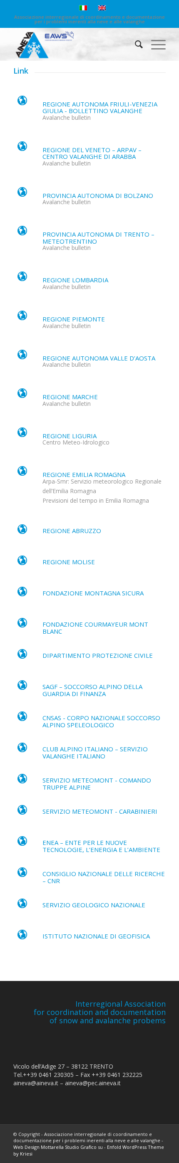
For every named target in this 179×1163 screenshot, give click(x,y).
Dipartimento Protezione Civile (97, 655)
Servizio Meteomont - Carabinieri (99, 811)
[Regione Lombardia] (22, 278)
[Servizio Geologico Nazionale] (22, 906)
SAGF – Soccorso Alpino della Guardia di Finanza (92, 690)
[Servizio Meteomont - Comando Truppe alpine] (22, 781)
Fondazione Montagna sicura (93, 593)
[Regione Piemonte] (22, 318)
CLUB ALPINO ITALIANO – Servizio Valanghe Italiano (95, 752)
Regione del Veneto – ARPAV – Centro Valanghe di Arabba (92, 153)
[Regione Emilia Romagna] (22, 473)
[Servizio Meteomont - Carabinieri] (22, 812)
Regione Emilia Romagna (83, 474)
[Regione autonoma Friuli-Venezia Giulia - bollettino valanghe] (22, 103)
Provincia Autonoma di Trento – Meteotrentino (98, 237)
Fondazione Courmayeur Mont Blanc (95, 627)
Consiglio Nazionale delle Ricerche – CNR (103, 877)
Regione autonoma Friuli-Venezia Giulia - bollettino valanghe (99, 107)
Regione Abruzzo (71, 530)
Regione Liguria (69, 436)
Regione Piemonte (73, 319)
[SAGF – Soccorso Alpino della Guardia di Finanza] (22, 687)
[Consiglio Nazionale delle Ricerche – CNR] (22, 874)
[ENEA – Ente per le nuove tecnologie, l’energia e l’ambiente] (22, 843)
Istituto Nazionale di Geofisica (96, 936)
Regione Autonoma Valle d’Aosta (98, 358)
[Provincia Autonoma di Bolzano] (22, 194)
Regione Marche (70, 397)
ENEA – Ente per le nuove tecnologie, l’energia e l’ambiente (101, 846)
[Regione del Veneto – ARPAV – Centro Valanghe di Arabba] (22, 148)
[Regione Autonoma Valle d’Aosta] (22, 357)
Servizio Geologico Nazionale (93, 905)
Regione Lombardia (75, 280)
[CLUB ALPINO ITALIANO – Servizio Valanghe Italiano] (22, 750)
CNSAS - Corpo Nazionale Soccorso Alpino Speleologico (101, 721)
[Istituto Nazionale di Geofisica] (22, 937)
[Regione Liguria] (22, 434)
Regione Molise (68, 562)
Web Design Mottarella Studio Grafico (55, 1147)
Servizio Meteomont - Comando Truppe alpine (96, 783)
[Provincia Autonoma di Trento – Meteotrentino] (22, 233)
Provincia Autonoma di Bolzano (97, 195)
